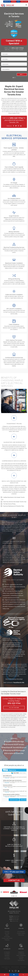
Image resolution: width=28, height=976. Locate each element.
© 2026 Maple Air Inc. (6, 967)
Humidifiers (7, 953)
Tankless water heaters (7, 938)
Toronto (21, 744)
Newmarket (9, 750)
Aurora (23, 747)
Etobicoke (19, 753)
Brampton (10, 753)
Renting (21, 958)
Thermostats (7, 958)
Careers (6, 968)
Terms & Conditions (15, 967)
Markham (6, 747)
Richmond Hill (10, 744)
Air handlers (7, 936)
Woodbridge (19, 742)
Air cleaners (7, 952)
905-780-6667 (16, 919)
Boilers (7, 935)
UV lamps (7, 957)
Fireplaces (7, 940)
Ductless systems (21, 933)
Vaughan (8, 742)
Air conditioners (21, 931)
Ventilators (7, 955)
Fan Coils (7, 933)
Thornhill (15, 747)
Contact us (7, 1)
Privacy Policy (23, 967)
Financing (21, 957)
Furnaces (7, 931)
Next (21, 74)
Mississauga (20, 750)
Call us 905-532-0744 (14, 872)
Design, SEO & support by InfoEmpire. (16, 968)
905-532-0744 (16, 118)
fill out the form (14, 707)
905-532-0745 (15, 921)
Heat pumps (21, 935)
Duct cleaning (21, 960)
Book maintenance (21, 955)
